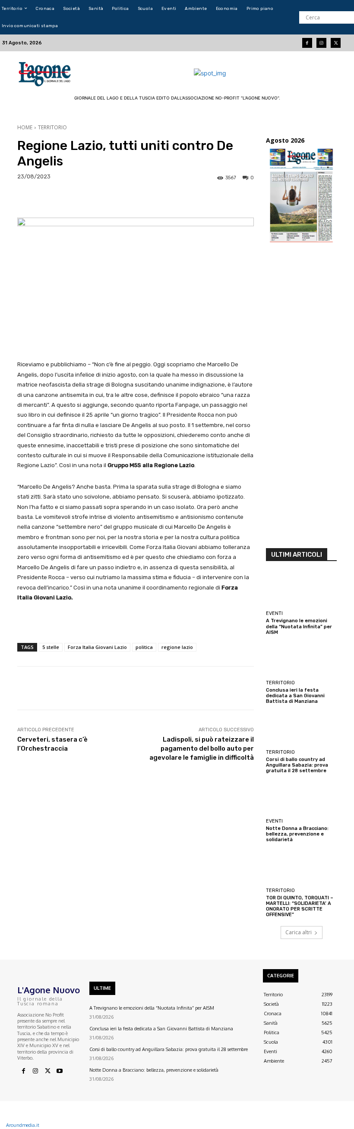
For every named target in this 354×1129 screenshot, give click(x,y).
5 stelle (50, 647)
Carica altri (298, 932)
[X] (47, 1071)
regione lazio (177, 647)
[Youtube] (60, 1071)
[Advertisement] (301, 398)
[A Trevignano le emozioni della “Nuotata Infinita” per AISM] (301, 590)
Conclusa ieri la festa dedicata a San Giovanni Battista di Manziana (295, 695)
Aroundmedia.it (22, 1125)
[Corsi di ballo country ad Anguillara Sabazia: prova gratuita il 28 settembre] (301, 728)
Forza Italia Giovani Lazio (97, 647)
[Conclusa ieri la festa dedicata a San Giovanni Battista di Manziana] (301, 659)
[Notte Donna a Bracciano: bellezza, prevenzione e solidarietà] (301, 797)
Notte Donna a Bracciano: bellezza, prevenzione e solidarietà (297, 834)
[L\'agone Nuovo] (45, 73)
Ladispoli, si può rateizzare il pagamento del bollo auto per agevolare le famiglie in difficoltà (201, 748)
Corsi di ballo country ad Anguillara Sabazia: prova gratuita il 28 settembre (297, 765)
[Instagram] (321, 43)
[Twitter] (336, 43)
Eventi (274, 613)
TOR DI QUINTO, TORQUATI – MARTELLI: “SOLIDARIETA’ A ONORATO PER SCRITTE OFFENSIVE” (299, 906)
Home (24, 127)
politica (144, 647)
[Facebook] (307, 43)
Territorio (52, 127)
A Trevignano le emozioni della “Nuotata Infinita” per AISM (299, 626)
